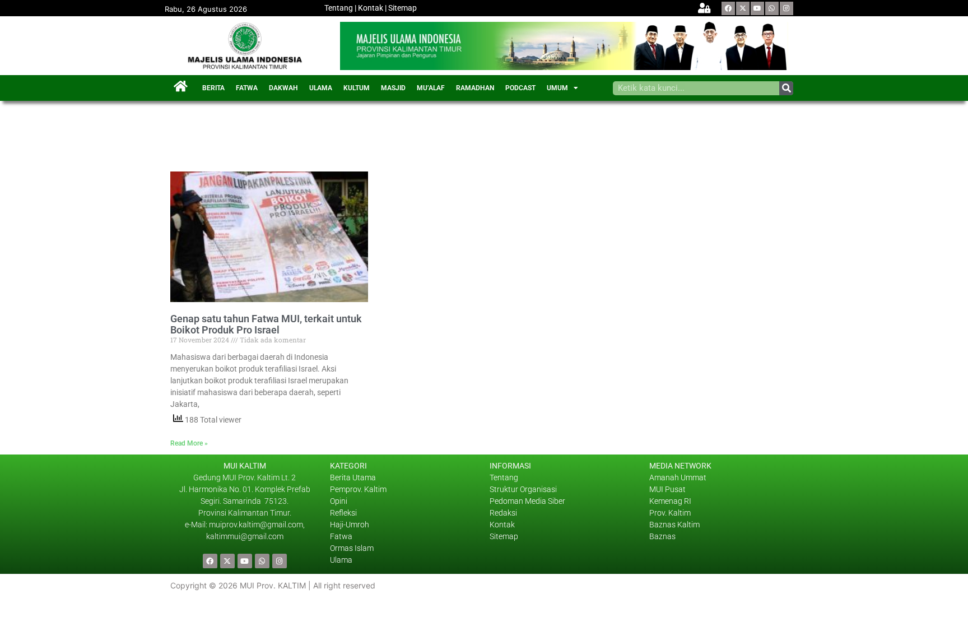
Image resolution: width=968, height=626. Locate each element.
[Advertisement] (374, 131)
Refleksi (343, 512)
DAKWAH (283, 88)
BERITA (213, 88)
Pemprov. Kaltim (358, 489)
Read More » (189, 443)
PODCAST (520, 88)
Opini (338, 501)
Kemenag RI (670, 501)
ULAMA (320, 88)
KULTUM (356, 88)
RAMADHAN (475, 88)
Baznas (662, 536)
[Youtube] (757, 8)
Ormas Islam (352, 548)
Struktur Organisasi (523, 489)
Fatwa (341, 536)
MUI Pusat (667, 489)
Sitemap (402, 7)
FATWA (247, 88)
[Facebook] (728, 8)
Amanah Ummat (677, 477)
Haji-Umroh (349, 524)
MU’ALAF (431, 88)
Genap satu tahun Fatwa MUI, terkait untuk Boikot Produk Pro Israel (266, 324)
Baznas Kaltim (674, 524)
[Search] (786, 88)
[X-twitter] (743, 8)
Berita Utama (353, 477)
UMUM (557, 88)
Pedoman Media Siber (527, 501)
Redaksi (503, 512)
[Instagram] (786, 8)
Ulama (341, 559)
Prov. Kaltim (670, 512)
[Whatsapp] (772, 8)
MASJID (393, 88)
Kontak (370, 7)
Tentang (338, 7)
